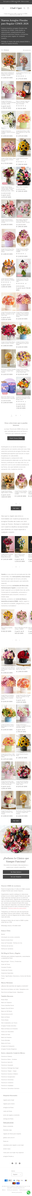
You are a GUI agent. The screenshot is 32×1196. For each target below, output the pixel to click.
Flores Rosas (4, 1020)
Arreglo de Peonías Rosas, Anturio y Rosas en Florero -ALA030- (7, 221)
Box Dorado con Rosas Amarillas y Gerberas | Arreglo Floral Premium (8, 371)
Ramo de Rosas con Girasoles (9, 1028)
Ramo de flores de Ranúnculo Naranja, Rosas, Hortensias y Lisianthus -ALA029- (7, 74)
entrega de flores (8, 1118)
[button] (3, 8)
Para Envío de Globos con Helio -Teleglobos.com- (15, 989)
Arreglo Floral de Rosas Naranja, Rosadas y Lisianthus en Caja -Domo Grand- (8, 314)
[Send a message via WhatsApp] (28, 1192)
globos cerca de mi (8, 1137)
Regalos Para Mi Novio (7, 1008)
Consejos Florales (6, 967)
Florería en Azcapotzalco (8, 1076)
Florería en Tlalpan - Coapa (8, 1071)
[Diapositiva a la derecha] (19, 503)
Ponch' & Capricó (10, 1186)
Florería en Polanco (6, 1056)
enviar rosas (6, 1148)
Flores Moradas (5, 1040)
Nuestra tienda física (7, 940)
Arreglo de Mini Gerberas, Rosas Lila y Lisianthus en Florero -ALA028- (8, 160)
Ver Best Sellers (16, 872)
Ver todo (16, 508)
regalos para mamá (8, 1103)
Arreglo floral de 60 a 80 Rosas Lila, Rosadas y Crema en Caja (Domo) (8, 669)
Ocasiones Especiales (7, 973)
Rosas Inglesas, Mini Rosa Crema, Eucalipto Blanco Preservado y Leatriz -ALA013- (23, 221)
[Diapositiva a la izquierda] (12, 503)
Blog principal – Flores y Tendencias (11, 961)
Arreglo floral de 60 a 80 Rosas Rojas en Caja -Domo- (23, 668)
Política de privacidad (24, 1190)
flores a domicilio (8, 1126)
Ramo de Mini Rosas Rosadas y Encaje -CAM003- (21, 628)
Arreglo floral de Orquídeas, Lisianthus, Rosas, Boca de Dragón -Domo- (22, 783)
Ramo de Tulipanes (6, 1002)
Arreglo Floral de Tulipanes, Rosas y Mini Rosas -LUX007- (8, 279)
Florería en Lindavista (7, 1082)
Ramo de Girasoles (6, 1037)
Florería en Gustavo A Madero (9, 1074)
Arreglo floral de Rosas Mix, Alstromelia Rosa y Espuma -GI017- (22, 280)
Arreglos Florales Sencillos (8, 1025)
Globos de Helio (5, 1034)
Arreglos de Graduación (7, 1046)
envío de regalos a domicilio (11, 1115)
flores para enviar (8, 1122)
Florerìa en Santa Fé (6, 1062)
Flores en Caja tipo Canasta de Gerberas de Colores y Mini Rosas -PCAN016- (22, 102)
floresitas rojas (7, 1130)
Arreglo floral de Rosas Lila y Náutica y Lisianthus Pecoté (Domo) (7, 250)
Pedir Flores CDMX (16, 438)
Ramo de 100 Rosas (6, 1011)
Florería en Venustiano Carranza (10, 1088)
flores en (5, 1141)
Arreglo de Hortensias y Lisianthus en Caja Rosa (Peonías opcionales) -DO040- (8, 102)
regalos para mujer (8, 1100)
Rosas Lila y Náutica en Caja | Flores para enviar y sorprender (8, 397)
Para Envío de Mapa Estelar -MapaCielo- (12, 992)
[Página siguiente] (20, 415)
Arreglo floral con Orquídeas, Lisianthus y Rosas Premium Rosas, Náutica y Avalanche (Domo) (22, 314)
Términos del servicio (7, 945)
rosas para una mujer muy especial (13, 1152)
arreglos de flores (8, 1107)
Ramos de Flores (6, 1043)
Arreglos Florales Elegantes (9, 1049)
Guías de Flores (5, 964)
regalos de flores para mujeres (12, 1133)
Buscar (3, 934)
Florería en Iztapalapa (7, 1085)
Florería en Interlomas (7, 1079)
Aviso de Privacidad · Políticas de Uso (11, 943)
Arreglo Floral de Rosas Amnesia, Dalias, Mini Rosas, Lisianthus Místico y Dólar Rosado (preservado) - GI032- (7, 188)
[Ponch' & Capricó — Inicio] (16, 8)
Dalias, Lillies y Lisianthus (22, 187)
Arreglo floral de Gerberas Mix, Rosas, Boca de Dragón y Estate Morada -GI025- (23, 398)
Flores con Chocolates (7, 1031)
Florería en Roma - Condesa (9, 1059)
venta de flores (7, 1111)
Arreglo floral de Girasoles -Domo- (22, 159)
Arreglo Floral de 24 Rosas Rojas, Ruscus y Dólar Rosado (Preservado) (7, 556)
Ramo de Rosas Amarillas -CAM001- (7, 628)
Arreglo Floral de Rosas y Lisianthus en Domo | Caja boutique (7, 812)
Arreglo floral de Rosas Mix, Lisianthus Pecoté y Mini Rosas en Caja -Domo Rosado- (8, 783)
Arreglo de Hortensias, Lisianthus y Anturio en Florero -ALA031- (8, 132)
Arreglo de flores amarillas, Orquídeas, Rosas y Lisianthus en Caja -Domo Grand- (22, 371)
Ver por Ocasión (16, 876)
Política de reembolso (7, 948)
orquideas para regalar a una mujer (13, 1145)
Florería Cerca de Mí (7, 1014)
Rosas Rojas (4, 999)
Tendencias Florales (6, 970)
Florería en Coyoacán (7, 1065)
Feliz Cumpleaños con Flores (9, 1023)
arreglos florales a (8, 1156)
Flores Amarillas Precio (7, 1005)
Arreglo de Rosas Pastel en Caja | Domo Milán (23, 73)
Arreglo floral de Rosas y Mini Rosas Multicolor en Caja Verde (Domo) (23, 132)
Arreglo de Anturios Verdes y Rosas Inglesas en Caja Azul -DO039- (22, 343)
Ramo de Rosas (5, 1017)
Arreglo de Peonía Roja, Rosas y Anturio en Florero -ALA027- (8, 342)
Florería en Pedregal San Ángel (10, 1068)
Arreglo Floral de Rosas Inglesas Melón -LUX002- (7, 492)
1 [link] (11, 415)
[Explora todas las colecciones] (17, 908)
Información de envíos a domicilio (10, 937)
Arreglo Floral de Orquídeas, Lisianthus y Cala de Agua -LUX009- (22, 250)
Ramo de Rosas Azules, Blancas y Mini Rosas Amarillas (20, 556)
